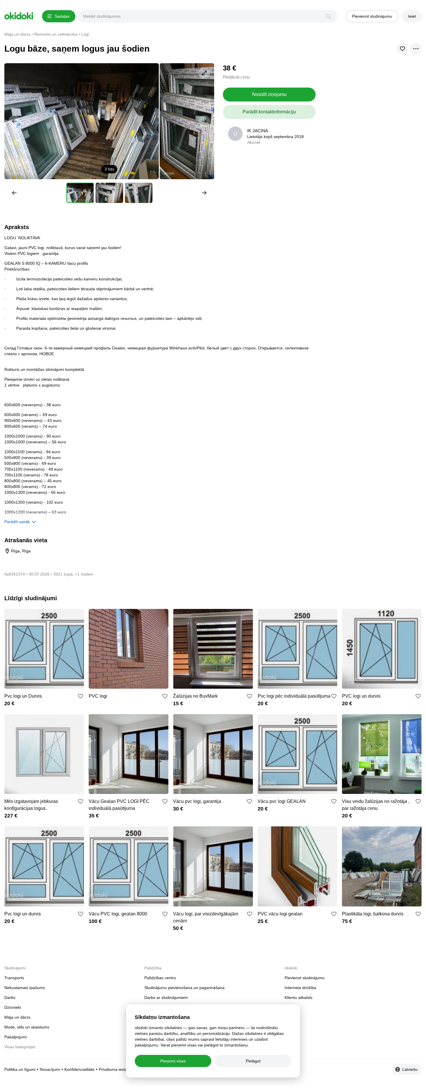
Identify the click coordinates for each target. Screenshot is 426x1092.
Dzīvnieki (12, 1007)
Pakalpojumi (15, 1037)
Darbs (9, 997)
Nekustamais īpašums (24, 987)
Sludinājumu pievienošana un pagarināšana (184, 987)
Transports (14, 977)
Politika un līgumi (19, 1069)
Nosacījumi (50, 1069)
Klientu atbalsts (298, 997)
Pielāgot (253, 1061)
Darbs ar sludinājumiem (166, 997)
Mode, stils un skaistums (26, 1027)
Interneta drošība (300, 987)
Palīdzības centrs (160, 977)
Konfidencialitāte (79, 1069)
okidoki (18, 16)
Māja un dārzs (17, 1017)
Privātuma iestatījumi (118, 1069)
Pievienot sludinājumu (305, 977)
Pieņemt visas (173, 1061)
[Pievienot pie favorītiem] (80, 696)
